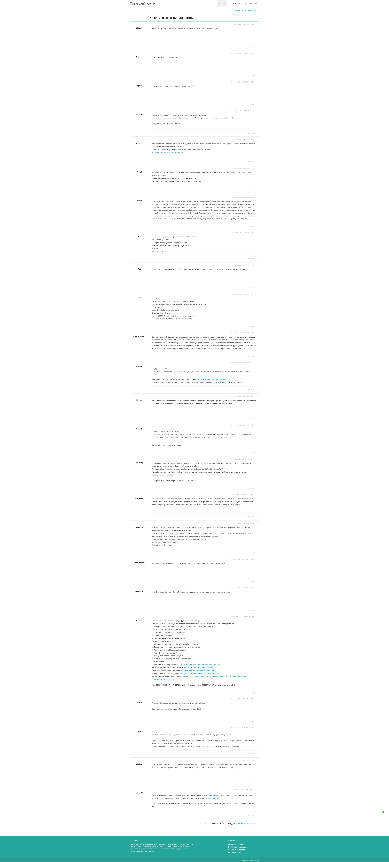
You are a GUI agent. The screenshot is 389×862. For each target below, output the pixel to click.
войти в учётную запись (247, 823)
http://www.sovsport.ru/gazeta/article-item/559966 (198, 670)
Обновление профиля (238, 847)
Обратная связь (237, 852)
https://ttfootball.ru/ (214, 798)
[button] (383, 812)
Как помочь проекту (237, 850)
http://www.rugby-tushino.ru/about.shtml (212, 379)
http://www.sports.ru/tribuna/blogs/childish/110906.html (199, 673)
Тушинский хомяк (142, 3)
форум (222, 3)
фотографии (251, 3)
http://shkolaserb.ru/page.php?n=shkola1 (199, 667)
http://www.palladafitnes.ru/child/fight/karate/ (167, 152)
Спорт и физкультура (249, 10)
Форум (237, 10)
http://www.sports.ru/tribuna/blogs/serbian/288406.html (200, 664)
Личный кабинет (237, 844)
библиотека (235, 3)
